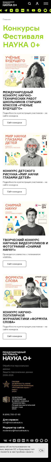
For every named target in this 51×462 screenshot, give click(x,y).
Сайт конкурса (14, 122)
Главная (6, 19)
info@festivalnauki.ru (13, 422)
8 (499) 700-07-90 (11, 414)
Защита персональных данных (18, 372)
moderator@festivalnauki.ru (16, 430)
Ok (41, 450)
